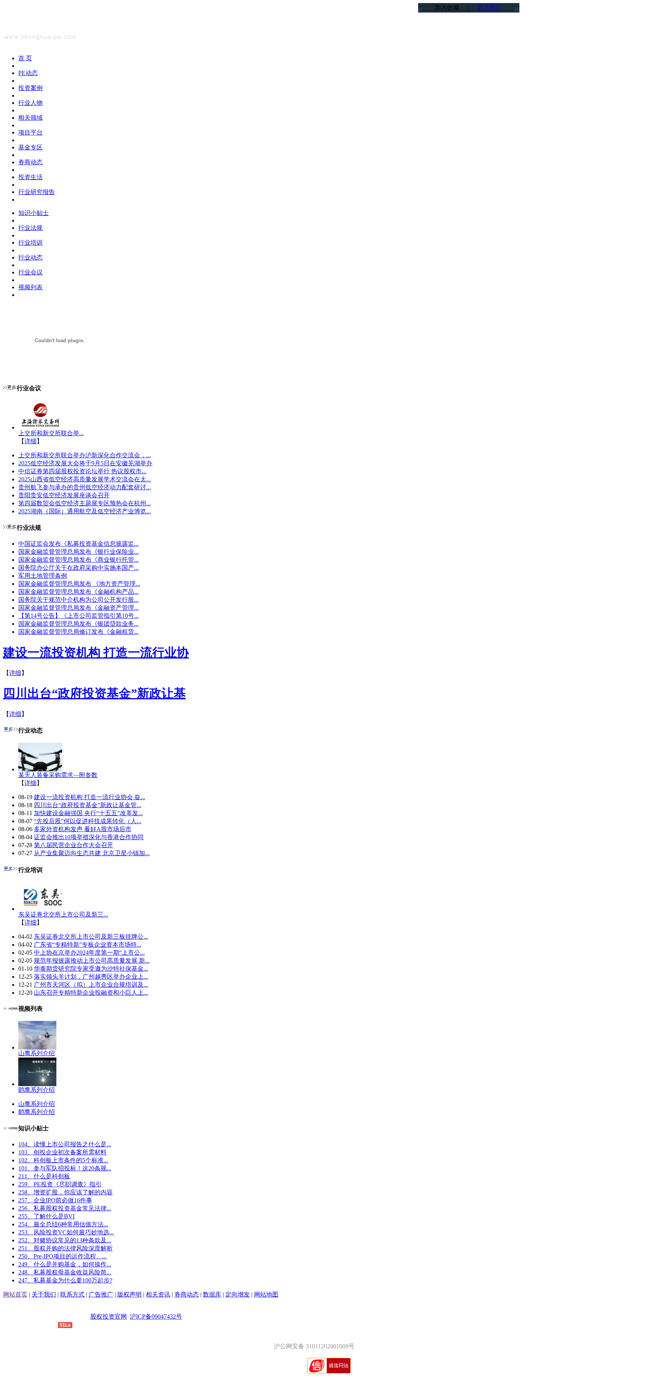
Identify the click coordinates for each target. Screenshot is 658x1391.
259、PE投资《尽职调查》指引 (60, 1184)
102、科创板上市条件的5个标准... (63, 1160)
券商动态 (186, 1294)
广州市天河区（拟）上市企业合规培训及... (91, 984)
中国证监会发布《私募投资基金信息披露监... (78, 543)
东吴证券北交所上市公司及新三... (63, 914)
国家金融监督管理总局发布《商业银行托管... (78, 559)
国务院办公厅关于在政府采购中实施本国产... (78, 567)
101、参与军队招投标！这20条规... (64, 1168)
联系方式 (72, 1294)
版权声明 (129, 1294)
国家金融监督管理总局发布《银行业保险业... (78, 551)
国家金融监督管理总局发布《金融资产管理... (78, 607)
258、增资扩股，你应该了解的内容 (65, 1192)
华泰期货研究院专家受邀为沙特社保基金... (91, 968)
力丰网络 (46, 1324)
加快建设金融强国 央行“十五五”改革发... (88, 813)
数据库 (212, 1294)
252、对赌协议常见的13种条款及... (64, 1240)
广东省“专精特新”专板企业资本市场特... (87, 944)
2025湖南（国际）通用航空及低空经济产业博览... (84, 511)
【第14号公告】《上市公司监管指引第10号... (78, 615)
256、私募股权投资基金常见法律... (64, 1208)
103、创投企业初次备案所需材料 (62, 1152)
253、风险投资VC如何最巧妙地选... (66, 1232)
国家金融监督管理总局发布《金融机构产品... (78, 591)
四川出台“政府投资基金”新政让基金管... (87, 805)
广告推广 (101, 1294)
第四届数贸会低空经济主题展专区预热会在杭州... (84, 503)
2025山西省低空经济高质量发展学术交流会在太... (84, 479)
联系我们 (490, 7)
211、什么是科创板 (44, 1176)
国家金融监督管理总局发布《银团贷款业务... (78, 623)
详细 (30, 441)
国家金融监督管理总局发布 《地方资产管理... (79, 583)
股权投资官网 (108, 1316)
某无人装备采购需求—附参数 (57, 775)
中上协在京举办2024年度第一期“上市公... (89, 952)
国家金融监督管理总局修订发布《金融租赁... (78, 631)
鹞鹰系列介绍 (36, 1090)
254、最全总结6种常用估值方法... (63, 1224)
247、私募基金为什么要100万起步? (65, 1280)
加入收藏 (447, 7)
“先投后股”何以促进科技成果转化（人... (87, 821)
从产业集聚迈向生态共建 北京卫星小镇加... (92, 853)
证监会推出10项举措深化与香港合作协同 (89, 837)
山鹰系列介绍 (36, 1053)
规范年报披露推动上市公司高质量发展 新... (92, 960)
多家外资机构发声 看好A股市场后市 (82, 829)
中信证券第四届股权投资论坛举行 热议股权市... (82, 471)
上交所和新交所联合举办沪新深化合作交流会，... (84, 455)
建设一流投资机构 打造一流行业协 (96, 652)
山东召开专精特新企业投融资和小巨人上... (91, 992)
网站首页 (15, 1294)
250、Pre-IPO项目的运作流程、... (62, 1256)
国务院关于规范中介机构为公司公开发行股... (78, 599)
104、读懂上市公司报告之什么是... (64, 1144)
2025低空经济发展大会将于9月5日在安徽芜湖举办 (85, 463)
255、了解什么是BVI (46, 1216)
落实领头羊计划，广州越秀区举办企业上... (91, 976)
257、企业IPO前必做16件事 (55, 1200)
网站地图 (266, 1294)
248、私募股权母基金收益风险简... (64, 1272)
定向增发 (237, 1294)
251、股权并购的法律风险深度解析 (65, 1248)
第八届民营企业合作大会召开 (73, 845)
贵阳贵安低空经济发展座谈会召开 (64, 495)
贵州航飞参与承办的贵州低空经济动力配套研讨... (84, 487)
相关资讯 (158, 1294)
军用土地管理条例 (42, 575)
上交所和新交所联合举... (51, 433)
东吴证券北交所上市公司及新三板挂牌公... (91, 936)
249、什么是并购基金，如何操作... (64, 1264)
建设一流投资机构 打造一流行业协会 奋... (89, 797)
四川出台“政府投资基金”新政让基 (94, 693)
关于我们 (44, 1294)
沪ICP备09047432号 (156, 1316)
